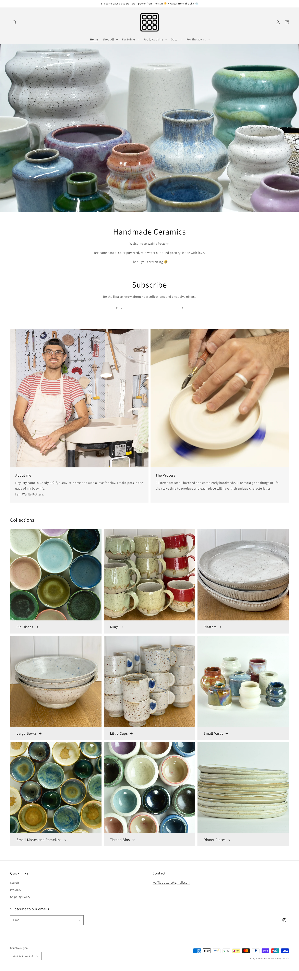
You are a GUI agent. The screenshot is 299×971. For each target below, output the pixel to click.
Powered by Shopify (279, 958)
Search (14, 882)
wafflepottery (262, 958)
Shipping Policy (20, 897)
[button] (14, 22)
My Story (15, 890)
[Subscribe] (181, 308)
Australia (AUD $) (23, 956)
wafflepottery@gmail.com (171, 882)
